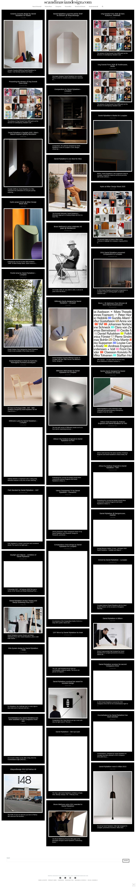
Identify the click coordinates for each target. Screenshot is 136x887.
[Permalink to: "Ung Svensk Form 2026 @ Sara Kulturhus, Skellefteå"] (113, 36)
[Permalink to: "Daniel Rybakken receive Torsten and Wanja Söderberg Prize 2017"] (23, 620)
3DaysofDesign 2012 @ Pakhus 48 (23, 769)
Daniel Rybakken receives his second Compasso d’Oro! (113, 665)
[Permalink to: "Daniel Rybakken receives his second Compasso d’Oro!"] (113, 685)
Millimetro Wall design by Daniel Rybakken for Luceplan (68, 371)
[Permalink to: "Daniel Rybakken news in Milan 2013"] (113, 797)
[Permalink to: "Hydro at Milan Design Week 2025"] (113, 214)
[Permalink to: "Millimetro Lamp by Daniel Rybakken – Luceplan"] (23, 452)
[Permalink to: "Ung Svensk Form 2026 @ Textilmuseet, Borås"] (113, 86)
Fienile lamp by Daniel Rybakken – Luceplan (23, 274)
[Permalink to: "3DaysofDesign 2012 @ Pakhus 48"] (23, 793)
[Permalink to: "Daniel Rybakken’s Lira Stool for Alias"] (68, 187)
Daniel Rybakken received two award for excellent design (68, 682)
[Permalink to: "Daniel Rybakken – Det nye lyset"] (68, 763)
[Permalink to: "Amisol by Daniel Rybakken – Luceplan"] (113, 584)
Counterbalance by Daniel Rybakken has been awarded (113, 716)
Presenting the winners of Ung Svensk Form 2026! (23, 82)
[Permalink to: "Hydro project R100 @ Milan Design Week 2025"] (23, 234)
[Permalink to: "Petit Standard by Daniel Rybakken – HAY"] (23, 518)
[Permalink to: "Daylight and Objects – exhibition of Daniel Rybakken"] (23, 574)
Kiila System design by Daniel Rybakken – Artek (23, 649)
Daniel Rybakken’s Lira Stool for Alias (68, 159)
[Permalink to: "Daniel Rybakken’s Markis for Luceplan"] (113, 146)
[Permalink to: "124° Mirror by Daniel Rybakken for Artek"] (68, 652)
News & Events (42, 880)
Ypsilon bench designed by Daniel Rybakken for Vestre (112, 372)
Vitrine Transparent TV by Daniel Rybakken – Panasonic (68, 491)
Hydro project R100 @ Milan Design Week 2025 (23, 203)
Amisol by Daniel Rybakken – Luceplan (112, 560)
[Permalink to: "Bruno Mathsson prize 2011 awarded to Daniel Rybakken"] (68, 823)
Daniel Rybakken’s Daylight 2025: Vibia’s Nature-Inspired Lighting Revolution (23, 133)
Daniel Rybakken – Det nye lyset (68, 732)
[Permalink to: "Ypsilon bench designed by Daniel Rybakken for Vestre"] (113, 392)
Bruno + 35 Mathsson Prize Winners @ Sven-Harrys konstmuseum (112, 304)
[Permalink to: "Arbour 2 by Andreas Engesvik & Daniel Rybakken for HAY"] (68, 460)
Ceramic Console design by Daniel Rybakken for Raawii (23, 14)
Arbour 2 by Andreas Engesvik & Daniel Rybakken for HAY (67, 439)
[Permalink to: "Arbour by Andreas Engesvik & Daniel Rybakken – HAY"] (113, 485)
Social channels (93, 880)
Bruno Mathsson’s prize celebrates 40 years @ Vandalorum (68, 227)
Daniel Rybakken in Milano (113, 618)
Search (8, 858)
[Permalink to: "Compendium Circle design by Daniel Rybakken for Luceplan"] (68, 585)
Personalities (69, 880)
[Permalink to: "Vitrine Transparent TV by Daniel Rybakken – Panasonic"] (68, 513)
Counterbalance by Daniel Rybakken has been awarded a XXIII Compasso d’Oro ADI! (23, 719)
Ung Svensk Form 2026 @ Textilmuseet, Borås (113, 65)
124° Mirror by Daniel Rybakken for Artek (68, 632)
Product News (52, 880)
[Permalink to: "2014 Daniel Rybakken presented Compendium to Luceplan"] (113, 273)
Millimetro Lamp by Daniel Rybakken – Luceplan (23, 421)
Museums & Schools (80, 880)
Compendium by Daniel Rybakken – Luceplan (68, 90)
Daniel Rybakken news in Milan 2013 (112, 766)
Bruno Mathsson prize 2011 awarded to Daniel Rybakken (67, 805)
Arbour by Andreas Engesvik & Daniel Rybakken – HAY (112, 466)
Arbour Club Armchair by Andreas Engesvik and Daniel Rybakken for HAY (112, 422)
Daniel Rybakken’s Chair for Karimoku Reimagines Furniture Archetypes (23, 361)
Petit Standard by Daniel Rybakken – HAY (23, 490)
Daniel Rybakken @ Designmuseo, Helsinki (113, 514)
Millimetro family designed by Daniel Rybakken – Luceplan (68, 302)
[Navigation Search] (102, 6)
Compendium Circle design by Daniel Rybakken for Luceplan (68, 545)
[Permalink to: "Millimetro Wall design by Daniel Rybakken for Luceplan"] (68, 401)
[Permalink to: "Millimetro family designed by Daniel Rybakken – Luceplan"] (68, 331)
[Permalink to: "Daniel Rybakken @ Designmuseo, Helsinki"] (113, 533)
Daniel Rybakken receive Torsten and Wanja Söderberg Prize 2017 (23, 601)
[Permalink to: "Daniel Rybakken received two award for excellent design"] (68, 703)
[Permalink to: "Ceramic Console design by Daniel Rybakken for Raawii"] (23, 44)
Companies (61, 880)
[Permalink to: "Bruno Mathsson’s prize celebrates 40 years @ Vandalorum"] (68, 260)
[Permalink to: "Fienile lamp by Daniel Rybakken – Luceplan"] (23, 313)
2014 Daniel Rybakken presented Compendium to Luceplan (112, 253)
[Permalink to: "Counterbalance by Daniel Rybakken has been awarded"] (113, 736)
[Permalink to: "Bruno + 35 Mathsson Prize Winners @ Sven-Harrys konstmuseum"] (113, 333)
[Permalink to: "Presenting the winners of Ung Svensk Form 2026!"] (23, 103)
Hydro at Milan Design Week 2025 (112, 186)
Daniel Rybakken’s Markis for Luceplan (112, 115)
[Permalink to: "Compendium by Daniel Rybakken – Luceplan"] (68, 119)
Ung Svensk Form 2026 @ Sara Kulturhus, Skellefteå (112, 14)
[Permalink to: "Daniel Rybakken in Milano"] (113, 636)
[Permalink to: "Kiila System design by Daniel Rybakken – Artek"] (23, 679)
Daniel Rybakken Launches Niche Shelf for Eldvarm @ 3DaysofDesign (67, 14)
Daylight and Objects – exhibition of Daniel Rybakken (23, 555)
